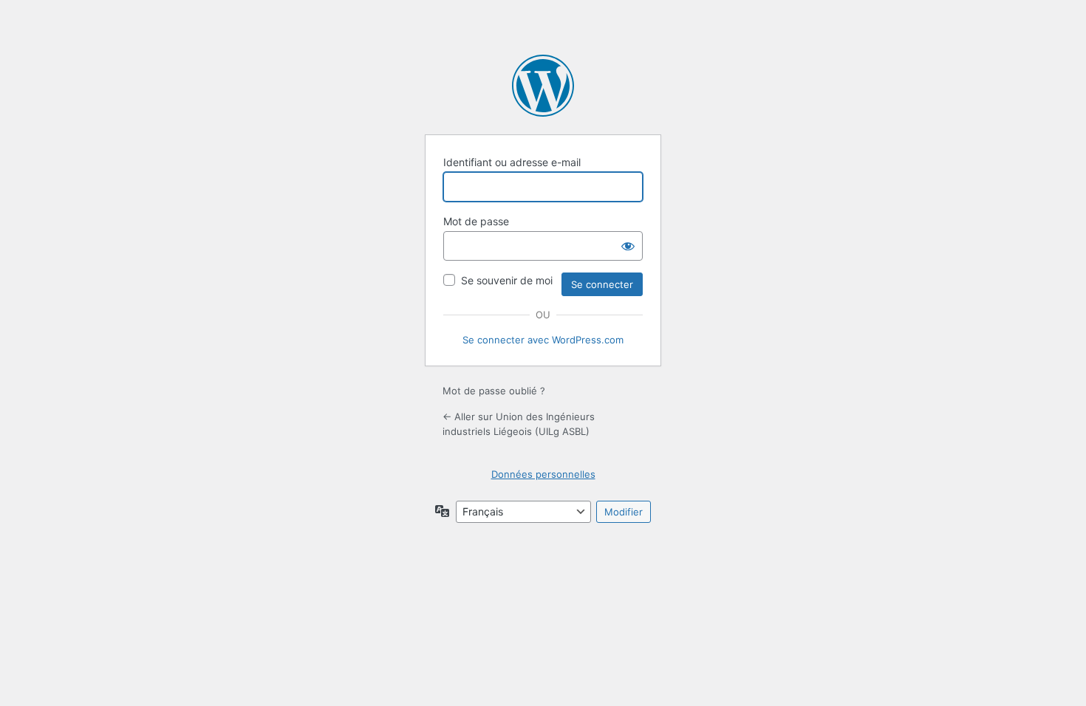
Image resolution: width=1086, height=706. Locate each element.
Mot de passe (476, 221)
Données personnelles (543, 474)
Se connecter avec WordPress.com (543, 340)
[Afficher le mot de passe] (628, 246)
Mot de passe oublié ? (494, 391)
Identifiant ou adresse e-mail (512, 162)
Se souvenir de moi (507, 280)
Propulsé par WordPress (543, 86)
